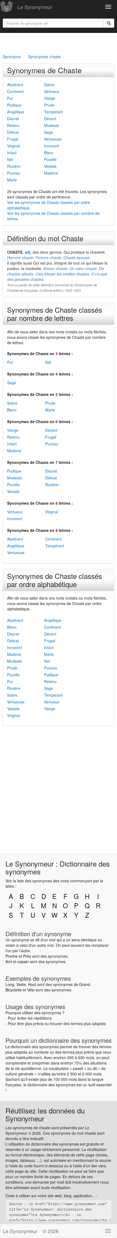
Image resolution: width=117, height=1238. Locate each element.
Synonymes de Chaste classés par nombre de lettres (54, 314)
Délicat (13, 132)
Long (9, 984)
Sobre (49, 84)
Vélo (31, 989)
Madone (51, 173)
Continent (15, 91)
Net (10, 159)
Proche (11, 956)
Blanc (49, 152)
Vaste (21, 984)
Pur (10, 98)
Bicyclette (13, 989)
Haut (32, 984)
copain (23, 961)
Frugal (12, 139)
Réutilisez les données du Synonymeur (45, 1114)
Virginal (13, 145)
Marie (12, 179)
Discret (13, 118)
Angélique (15, 111)
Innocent (51, 145)
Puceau (13, 173)
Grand (84, 984)
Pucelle (50, 159)
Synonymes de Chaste (44, 70)
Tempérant (53, 111)
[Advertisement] (58, 42)
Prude (49, 105)
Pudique (14, 105)
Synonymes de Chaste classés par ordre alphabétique (54, 580)
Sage (48, 132)
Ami (8, 961)
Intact (12, 152)
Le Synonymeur (35, 6)
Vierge (49, 98)
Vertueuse (52, 139)
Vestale (50, 166)
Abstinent (15, 84)
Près (27, 956)
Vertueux (51, 91)
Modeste (51, 125)
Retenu (13, 125)
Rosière (13, 166)
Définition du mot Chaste (45, 238)
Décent (50, 118)
